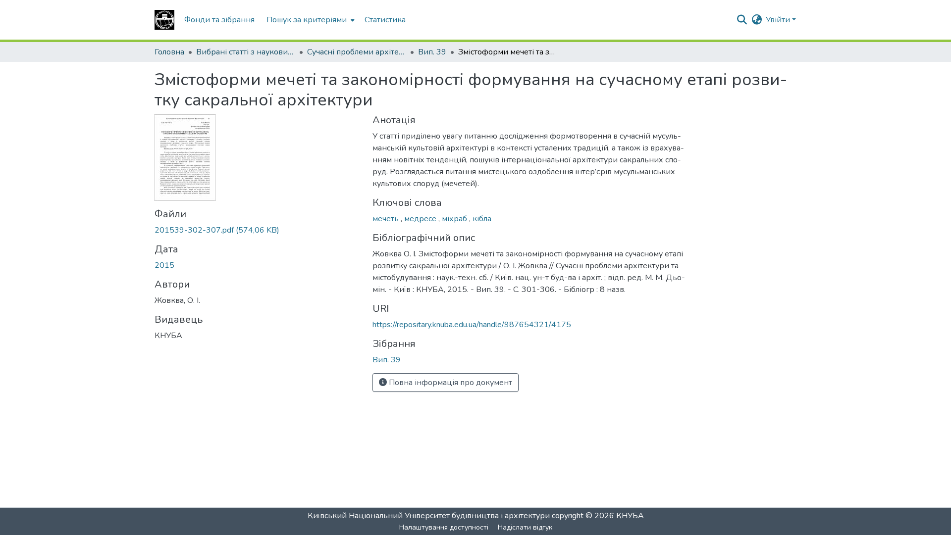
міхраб (455, 218)
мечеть (386, 218)
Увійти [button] (779, 19)
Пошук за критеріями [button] (306, 19)
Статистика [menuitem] (385, 19)
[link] (258, 230)
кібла (482, 218)
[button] (164, 20)
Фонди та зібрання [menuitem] (219, 19)
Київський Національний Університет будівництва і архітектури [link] (429, 515)
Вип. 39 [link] (432, 52)
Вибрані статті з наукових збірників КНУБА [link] (245, 52)
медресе (421, 218)
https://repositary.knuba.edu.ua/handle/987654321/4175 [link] (471, 324)
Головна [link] (169, 52)
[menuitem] (309, 20)
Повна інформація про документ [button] (449, 382)
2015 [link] (164, 265)
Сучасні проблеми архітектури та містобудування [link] (356, 52)
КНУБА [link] (630, 515)
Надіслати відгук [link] (525, 527)
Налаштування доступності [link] (443, 527)
